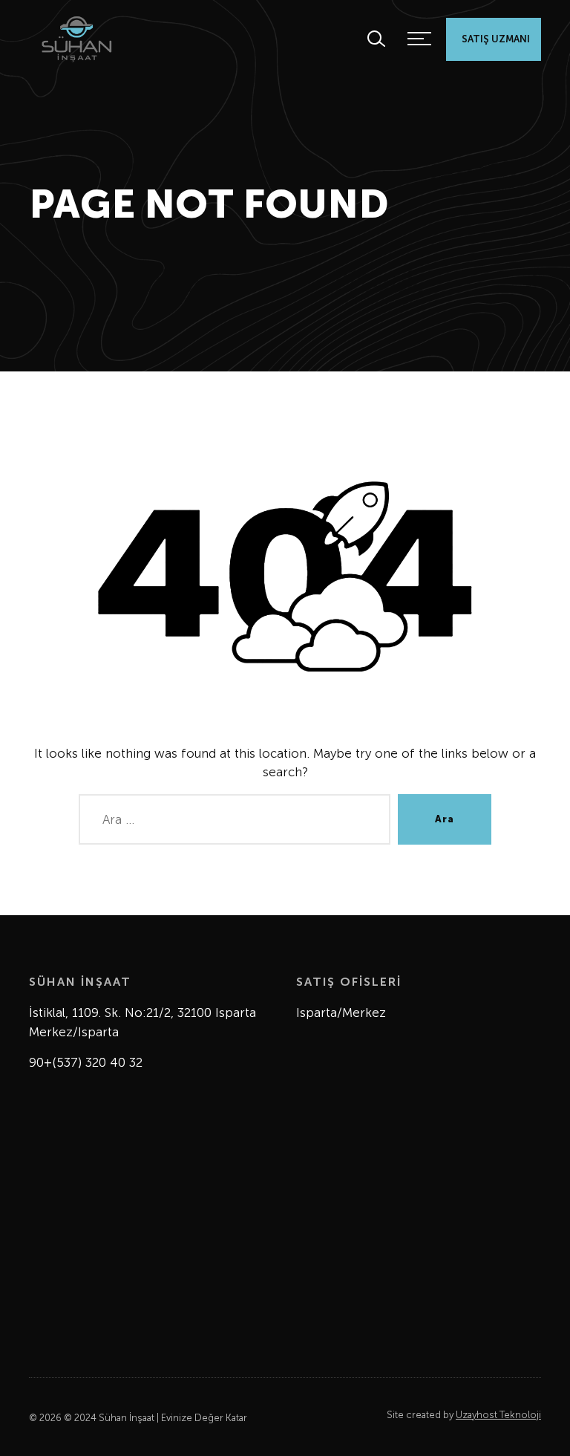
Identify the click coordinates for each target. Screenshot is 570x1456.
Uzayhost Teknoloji (498, 1414)
